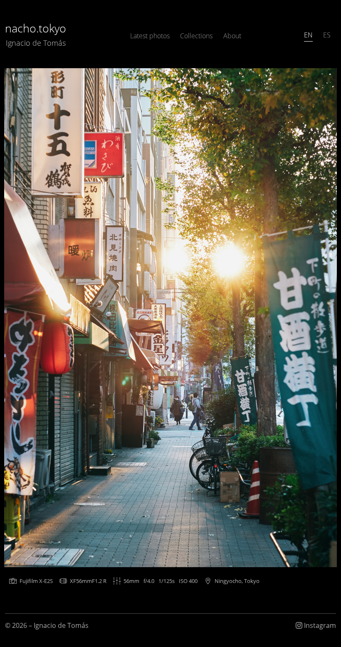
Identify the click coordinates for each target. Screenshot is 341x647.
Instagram (319, 625)
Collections (196, 35)
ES (327, 35)
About (232, 35)
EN (308, 35)
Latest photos (150, 35)
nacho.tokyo (35, 34)
